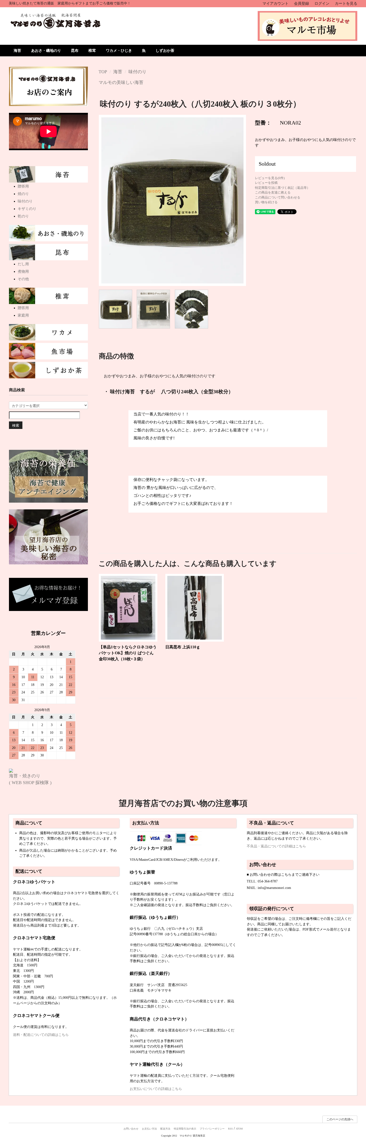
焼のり (23, 194)
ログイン (321, 3)
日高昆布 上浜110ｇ (182, 647)
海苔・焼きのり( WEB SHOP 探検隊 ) (30, 779)
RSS (230, 1128)
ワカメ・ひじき (119, 51)
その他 (23, 279)
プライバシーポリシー (212, 1128)
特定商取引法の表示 (185, 1128)
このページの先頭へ (339, 1119)
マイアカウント (275, 3)
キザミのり (27, 209)
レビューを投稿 (266, 183)
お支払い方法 (149, 1128)
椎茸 (92, 51)
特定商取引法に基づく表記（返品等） (282, 188)
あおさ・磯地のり (46, 51)
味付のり (137, 71)
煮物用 (23, 271)
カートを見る (346, 3)
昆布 (74, 51)
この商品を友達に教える (273, 192)
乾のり (23, 216)
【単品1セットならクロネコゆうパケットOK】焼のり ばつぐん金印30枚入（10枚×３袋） (128, 653)
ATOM (239, 1128)
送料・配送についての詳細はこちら (41, 1035)
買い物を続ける (266, 202)
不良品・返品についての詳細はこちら (276, 846)
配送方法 (165, 1128)
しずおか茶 (165, 51)
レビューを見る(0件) (270, 178)
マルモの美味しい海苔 (121, 82)
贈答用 (23, 186)
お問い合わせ (130, 1128)
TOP (103, 71)
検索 (15, 425)
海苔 (17, 51)
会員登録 (301, 3)
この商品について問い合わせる (277, 197)
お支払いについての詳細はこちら (156, 1089)
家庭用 (23, 315)
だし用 (23, 264)
